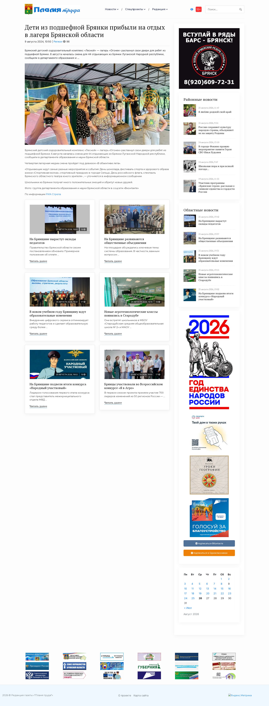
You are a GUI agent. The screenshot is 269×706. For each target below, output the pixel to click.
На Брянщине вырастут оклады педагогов (53, 241)
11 (192, 588)
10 (185, 588)
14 (215, 588)
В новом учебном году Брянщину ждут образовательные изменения (58, 313)
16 (229, 588)
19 (200, 593)
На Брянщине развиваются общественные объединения (125, 241)
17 (185, 593)
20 (207, 593)
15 (222, 588)
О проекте (124, 695)
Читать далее (38, 261)
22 (222, 593)
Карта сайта (141, 695)
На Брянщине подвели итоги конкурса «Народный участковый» (58, 386)
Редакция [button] (158, 9)
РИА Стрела (53, 194)
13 (207, 588)
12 (200, 588)
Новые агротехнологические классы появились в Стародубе (131, 313)
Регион (58, 41)
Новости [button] (110, 9)
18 (192, 593)
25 (193, 598)
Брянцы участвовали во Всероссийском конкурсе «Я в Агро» (133, 386)
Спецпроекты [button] (134, 9)
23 (229, 593)
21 (215, 593)
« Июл (188, 607)
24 (185, 598)
